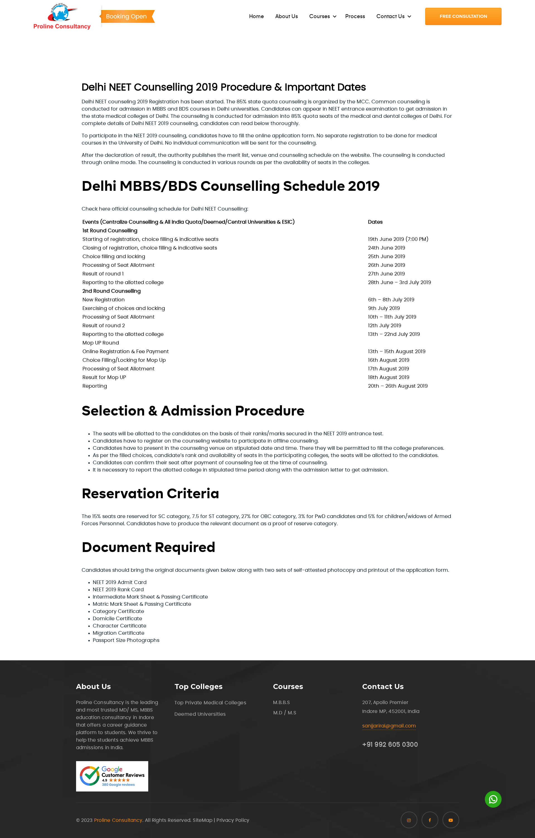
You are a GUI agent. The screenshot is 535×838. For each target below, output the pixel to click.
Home (256, 16)
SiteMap (202, 820)
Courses (319, 16)
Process (355, 16)
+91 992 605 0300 (390, 745)
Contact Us (390, 16)
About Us (286, 16)
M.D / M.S (284, 712)
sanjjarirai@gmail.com (389, 726)
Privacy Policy (233, 820)
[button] (463, 16)
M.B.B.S (281, 702)
